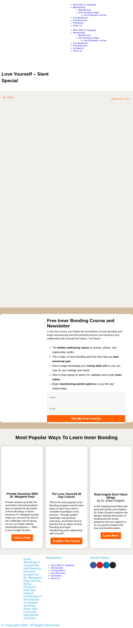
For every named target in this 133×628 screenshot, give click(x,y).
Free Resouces (80, 20)
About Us (77, 25)
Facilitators (78, 23)
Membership (79, 7)
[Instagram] (112, 565)
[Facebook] (93, 565)
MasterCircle (84, 10)
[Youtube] (100, 565)
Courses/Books (80, 17)
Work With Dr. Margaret (84, 4)
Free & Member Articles (95, 15)
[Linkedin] (106, 565)
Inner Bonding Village (88, 12)
